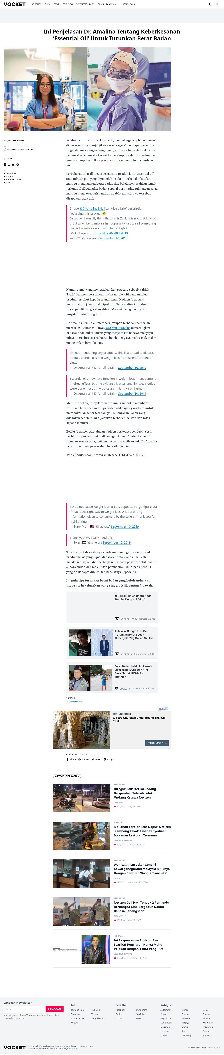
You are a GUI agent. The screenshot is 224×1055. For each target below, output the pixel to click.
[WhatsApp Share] (9, 164)
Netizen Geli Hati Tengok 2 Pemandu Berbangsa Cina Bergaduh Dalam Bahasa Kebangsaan (141, 906)
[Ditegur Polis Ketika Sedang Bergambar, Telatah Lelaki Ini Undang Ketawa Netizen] (81, 798)
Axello (122, 878)
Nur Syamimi (125, 840)
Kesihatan (208, 1022)
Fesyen (185, 1014)
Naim (121, 803)
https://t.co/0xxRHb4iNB (111, 233)
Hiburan (118, 936)
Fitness (206, 1014)
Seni (184, 1031)
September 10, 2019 (113, 238)
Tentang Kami (78, 1009)
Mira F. (9, 158)
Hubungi (95, 1009)
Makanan (119, 823)
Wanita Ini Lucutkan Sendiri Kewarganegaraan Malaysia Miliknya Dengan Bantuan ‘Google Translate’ (142, 868)
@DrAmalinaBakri (92, 208)
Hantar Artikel (78, 1018)
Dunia (163, 1014)
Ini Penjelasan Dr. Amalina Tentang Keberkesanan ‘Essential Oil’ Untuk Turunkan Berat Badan (112, 35)
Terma (94, 1014)
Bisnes (185, 1009)
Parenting (208, 1026)
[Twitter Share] (13, 164)
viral (8, 182)
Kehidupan (37, 4)
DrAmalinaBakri (75, 701)
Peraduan (165, 1031)
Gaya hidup (166, 1018)
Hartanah (186, 1018)
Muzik (185, 1026)
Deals (101, 4)
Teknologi (68, 4)
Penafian (75, 1014)
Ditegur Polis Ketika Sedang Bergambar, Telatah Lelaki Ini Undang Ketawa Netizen (136, 793)
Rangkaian (111, 4)
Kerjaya (74, 1022)
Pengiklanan (97, 1018)
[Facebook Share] (5, 164)
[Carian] (217, 4)
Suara (206, 1031)
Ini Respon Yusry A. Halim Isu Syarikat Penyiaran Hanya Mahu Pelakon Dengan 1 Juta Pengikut (138, 944)
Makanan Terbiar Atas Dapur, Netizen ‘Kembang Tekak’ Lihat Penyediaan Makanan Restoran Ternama (142, 831)
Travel (57, 4)
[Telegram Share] (17, 164)
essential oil (11, 173)
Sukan (48, 4)
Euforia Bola (128, 4)
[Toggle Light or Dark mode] (210, 4)
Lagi (91, 4)
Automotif (81, 4)
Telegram (31, 1015)
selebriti (9, 176)
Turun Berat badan (13, 179)
